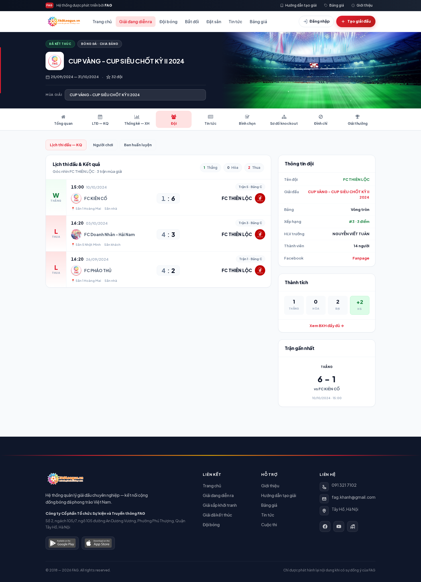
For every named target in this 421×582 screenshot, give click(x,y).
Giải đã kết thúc (217, 514)
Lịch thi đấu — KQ (66, 144)
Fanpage (361, 258)
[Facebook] (325, 526)
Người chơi (103, 144)
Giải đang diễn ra (135, 21)
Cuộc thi (269, 524)
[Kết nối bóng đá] (352, 526)
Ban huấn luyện (138, 144)
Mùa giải (54, 94)
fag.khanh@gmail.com (353, 497)
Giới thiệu (270, 485)
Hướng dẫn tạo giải (278, 495)
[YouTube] (338, 526)
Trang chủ (102, 21)
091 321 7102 (344, 485)
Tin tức (235, 21)
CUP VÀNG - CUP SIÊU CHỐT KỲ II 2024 (338, 194)
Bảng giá (258, 21)
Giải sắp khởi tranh (220, 505)
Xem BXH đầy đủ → (327, 325)
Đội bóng (169, 21)
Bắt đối (192, 21)
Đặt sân (213, 21)
